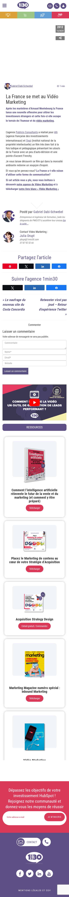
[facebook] (20, 873)
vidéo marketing (45, 120)
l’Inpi (28, 140)
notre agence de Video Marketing (35, 184)
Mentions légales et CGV (34, 890)
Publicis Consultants (27, 132)
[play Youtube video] (34, 402)
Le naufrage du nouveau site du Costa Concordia (14, 304)
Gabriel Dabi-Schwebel (22, 86)
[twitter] (29, 873)
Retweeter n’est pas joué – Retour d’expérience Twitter (52, 304)
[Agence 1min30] (23, 5)
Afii (56, 132)
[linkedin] (39, 873)
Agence (60, 15)
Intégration (26, 15)
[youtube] (49, 873)
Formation (43, 15)
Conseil (8, 15)
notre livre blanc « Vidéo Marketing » (39, 189)
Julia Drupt (27, 236)
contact (32, 842)
